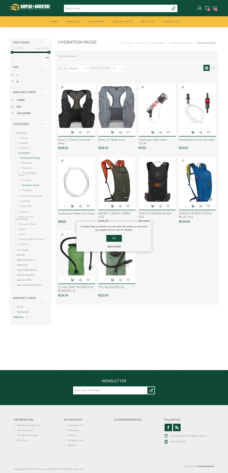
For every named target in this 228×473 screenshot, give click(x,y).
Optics (22, 234)
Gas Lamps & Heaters (29, 285)
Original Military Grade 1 (31, 239)
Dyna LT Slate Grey (111, 139)
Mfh (19, 107)
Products (142, 43)
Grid (206, 68)
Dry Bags (27, 190)
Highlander (23, 113)
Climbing (23, 212)
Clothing (23, 138)
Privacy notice (25, 430)
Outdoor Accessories (31, 196)
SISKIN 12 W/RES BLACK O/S (155, 215)
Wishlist (71, 445)
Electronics (26, 206)
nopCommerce (205, 466)
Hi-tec (20, 307)
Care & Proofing (26, 275)
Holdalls (26, 180)
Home (128, 43)
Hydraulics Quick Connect (196, 139)
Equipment (159, 43)
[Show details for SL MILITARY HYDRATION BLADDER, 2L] (76, 256)
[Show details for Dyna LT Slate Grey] (116, 109)
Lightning (25, 201)
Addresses (73, 430)
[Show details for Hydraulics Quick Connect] (197, 109)
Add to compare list (80, 132)
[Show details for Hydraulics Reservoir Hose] (76, 183)
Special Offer (24, 280)
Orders (71, 435)
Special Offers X (26, 260)
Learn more (114, 246)
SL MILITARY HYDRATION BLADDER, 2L (75, 289)
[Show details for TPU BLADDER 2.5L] (116, 256)
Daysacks (27, 168)
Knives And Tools (27, 224)
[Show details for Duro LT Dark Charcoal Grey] (76, 109)
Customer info (75, 425)
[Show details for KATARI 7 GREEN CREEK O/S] (116, 183)
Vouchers (23, 244)
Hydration (22, 265)
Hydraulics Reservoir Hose (76, 213)
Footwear (23, 143)
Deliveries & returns (28, 425)
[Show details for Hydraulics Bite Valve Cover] (157, 109)
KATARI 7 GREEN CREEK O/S (114, 215)
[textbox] (117, 8)
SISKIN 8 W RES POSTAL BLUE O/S (195, 215)
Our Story (22, 250)
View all (18, 317)
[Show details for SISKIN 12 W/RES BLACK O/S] (157, 183)
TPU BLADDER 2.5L (111, 287)
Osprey (21, 100)
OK (114, 238)
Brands (21, 255)
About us (22, 440)
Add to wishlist (88, 132)
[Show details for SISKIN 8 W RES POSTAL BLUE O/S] (197, 183)
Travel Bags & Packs (27, 174)
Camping (23, 148)
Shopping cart (214, 8)
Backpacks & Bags (181, 43)
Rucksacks (27, 163)
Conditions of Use (27, 435)
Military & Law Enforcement (24, 218)
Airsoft (22, 229)
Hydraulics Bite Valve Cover (153, 141)
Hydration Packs (30, 185)
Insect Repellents (27, 270)
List (213, 68)
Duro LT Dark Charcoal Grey (74, 141)
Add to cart (72, 132)
